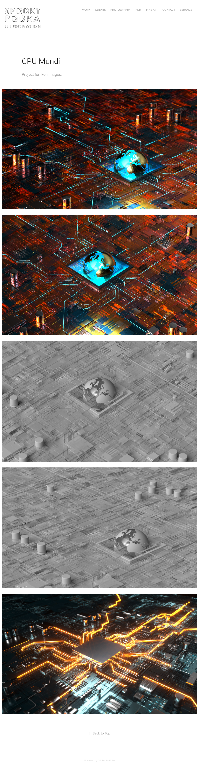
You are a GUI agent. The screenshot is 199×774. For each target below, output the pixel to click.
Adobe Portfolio (106, 760)
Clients (100, 10)
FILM (138, 10)
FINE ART (152, 10)
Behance (186, 10)
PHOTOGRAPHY (120, 10)
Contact (168, 10)
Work (86, 10)
